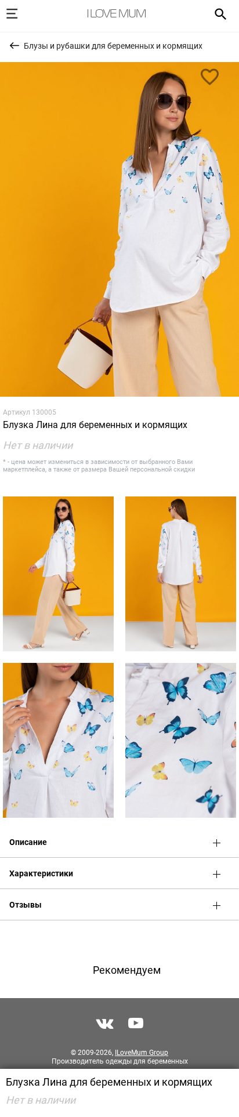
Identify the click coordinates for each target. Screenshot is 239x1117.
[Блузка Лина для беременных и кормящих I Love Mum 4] (58, 740)
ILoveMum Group (141, 1053)
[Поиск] (216, 13)
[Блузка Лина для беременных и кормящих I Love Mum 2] (58, 573)
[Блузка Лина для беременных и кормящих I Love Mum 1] (119, 229)
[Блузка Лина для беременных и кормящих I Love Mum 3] (180, 573)
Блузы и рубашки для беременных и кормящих (113, 45)
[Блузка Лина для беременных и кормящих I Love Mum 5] (180, 740)
